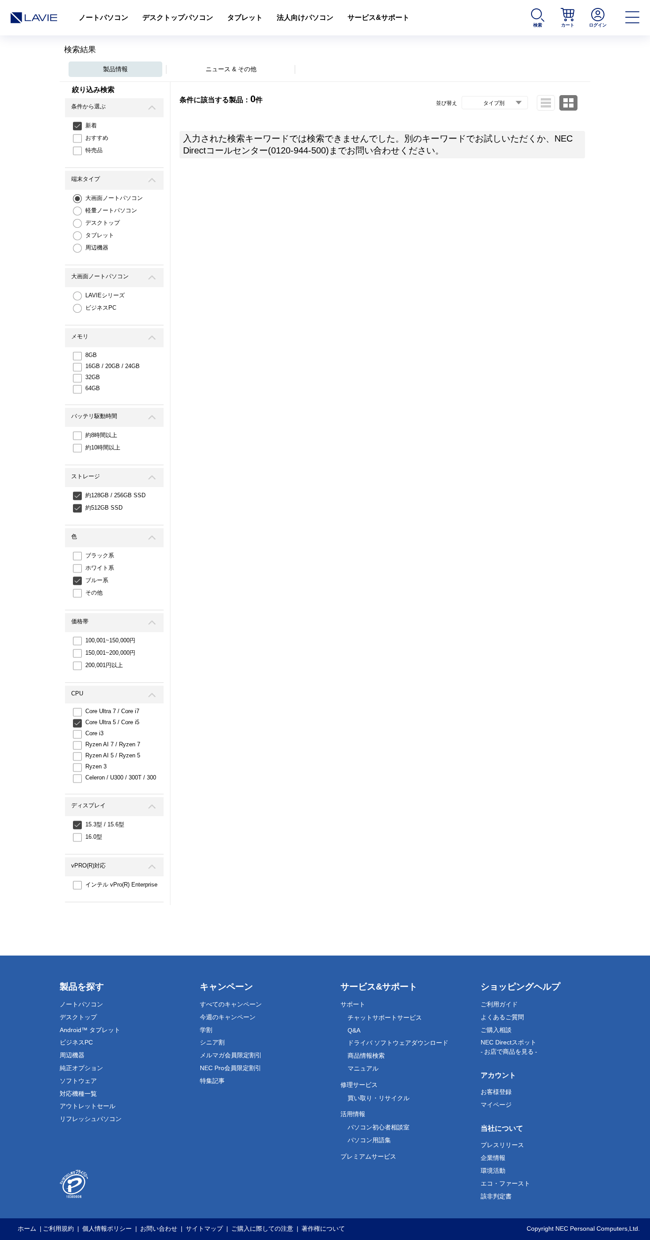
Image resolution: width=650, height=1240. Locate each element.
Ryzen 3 (96, 766)
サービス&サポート (378, 17)
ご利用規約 (58, 1228)
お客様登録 (496, 1091)
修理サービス (359, 1084)
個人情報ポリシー (107, 1228)
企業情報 (493, 1157)
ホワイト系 (99, 567)
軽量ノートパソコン (111, 210)
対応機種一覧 (78, 1093)
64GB (92, 388)
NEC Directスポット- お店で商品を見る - (509, 1047)
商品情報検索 (366, 1055)
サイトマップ (204, 1228)
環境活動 (493, 1170)
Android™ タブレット (90, 1029)
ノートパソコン (103, 17)
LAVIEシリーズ (105, 295)
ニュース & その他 (231, 69)
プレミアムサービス (368, 1156)
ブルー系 (96, 580)
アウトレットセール (87, 1105)
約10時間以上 (102, 447)
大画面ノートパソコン (114, 198)
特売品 (94, 150)
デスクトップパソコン (177, 17)
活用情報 (352, 1113)
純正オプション (81, 1067)
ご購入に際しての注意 (262, 1228)
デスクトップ (102, 222)
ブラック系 (99, 555)
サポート (352, 1004)
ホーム (27, 1228)
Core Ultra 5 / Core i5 (112, 722)
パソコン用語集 (369, 1140)
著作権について (323, 1228)
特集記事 (212, 1080)
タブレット (245, 17)
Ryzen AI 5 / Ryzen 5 (112, 755)
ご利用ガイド (499, 1004)
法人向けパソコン (305, 17)
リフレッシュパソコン (91, 1118)
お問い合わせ (158, 1228)
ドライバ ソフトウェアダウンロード (398, 1042)
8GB (91, 355)
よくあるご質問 (502, 1017)
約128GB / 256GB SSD (115, 495)
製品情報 (115, 69)
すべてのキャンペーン (231, 1004)
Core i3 (94, 733)
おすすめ (96, 137)
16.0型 (93, 836)
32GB (92, 377)
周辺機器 (96, 247)
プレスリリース (502, 1144)
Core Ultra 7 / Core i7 (112, 711)
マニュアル (363, 1068)
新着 (91, 125)
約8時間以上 (101, 435)
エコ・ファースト (505, 1183)
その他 (94, 592)
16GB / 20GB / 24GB (112, 366)
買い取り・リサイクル (378, 1098)
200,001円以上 (104, 665)
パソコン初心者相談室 (378, 1127)
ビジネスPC (100, 307)
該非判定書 (496, 1196)
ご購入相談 (496, 1029)
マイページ (496, 1104)
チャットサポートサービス (385, 1017)
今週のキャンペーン (228, 1017)
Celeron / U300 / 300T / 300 (120, 777)
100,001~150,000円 (110, 640)
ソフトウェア (78, 1080)
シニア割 (212, 1042)
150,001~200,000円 (110, 652)
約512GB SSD (103, 507)
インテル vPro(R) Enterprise (121, 884)
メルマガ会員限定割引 (231, 1055)
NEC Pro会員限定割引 (230, 1067)
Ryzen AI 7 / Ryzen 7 (112, 744)
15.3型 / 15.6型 (104, 824)
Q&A (354, 1030)
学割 (206, 1029)
